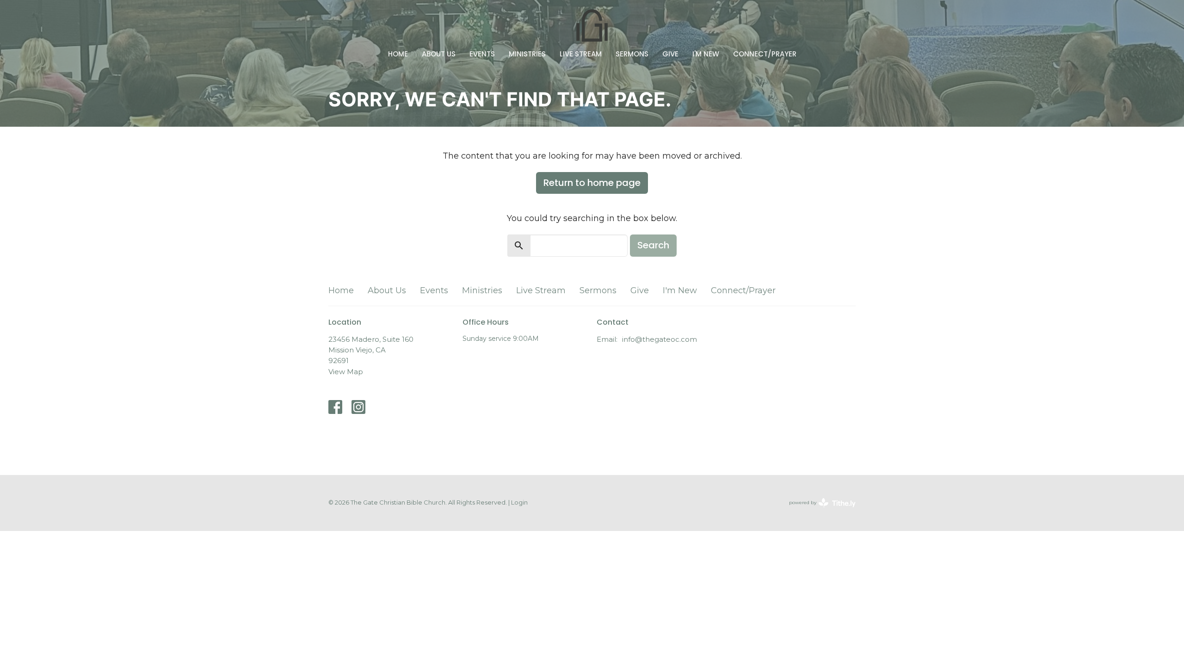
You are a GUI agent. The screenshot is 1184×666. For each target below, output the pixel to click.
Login (519, 502)
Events (482, 54)
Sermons (632, 54)
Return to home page (592, 182)
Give (670, 54)
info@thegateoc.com (659, 339)
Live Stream (581, 54)
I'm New (705, 54)
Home (398, 54)
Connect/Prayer (764, 54)
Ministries (527, 54)
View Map (345, 371)
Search (653, 245)
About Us (439, 54)
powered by (818, 510)
